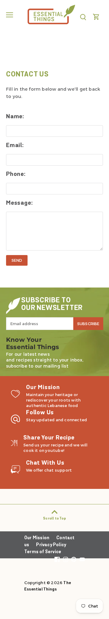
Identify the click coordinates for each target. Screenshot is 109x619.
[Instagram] (65, 560)
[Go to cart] (96, 16)
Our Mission (36, 538)
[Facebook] (57, 560)
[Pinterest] (73, 560)
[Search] (83, 16)
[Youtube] (82, 560)
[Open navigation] (9, 14)
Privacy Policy (51, 545)
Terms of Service (42, 552)
